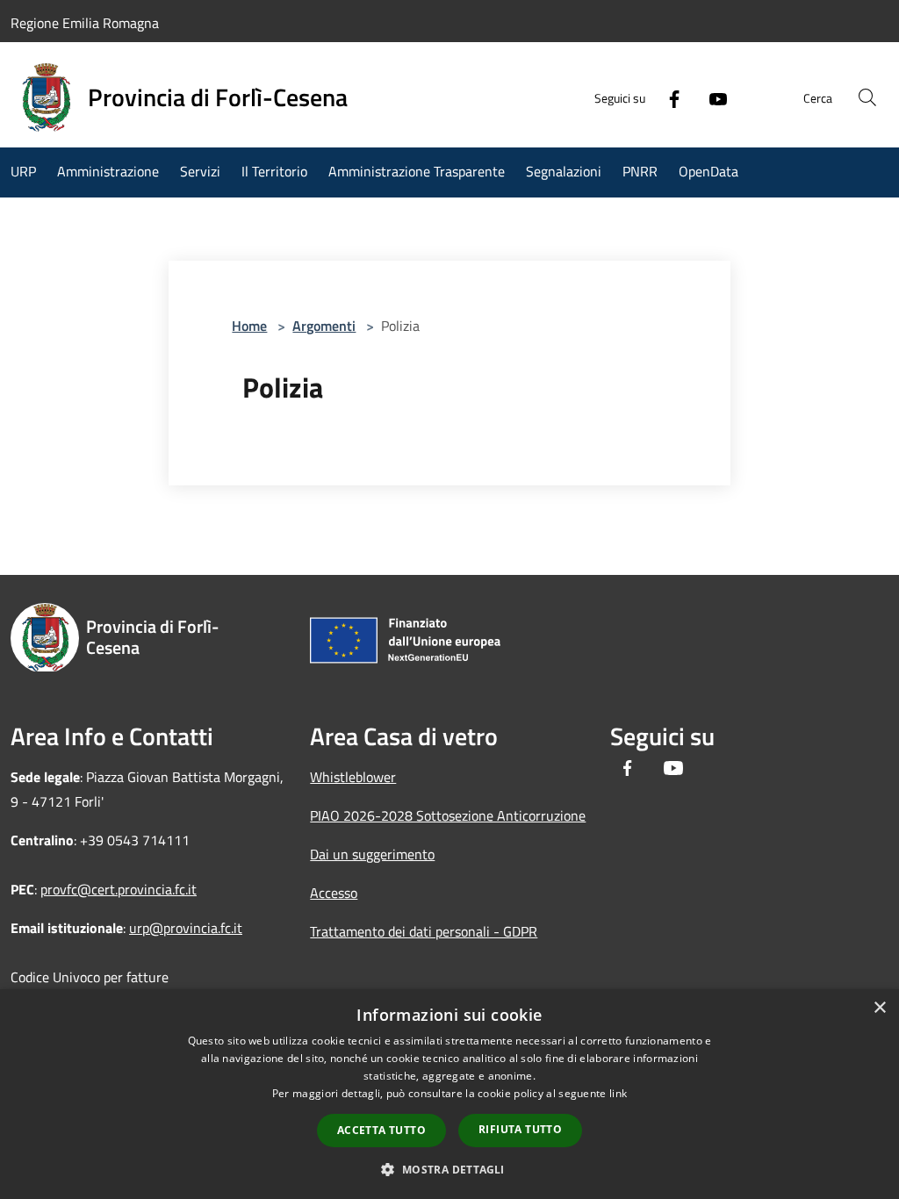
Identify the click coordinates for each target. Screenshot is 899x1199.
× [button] (879, 1008)
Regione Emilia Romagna (85, 22)
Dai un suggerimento (372, 854)
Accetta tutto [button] (381, 1130)
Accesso (333, 892)
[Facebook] (667, 97)
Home (249, 325)
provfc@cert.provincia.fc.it (118, 889)
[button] (449, 1169)
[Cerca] (867, 97)
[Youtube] (711, 97)
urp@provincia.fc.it (185, 927)
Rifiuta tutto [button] (520, 1129)
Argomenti (324, 325)
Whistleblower (353, 776)
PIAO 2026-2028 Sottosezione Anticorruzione (448, 815)
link (618, 1093)
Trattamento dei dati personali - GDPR (423, 931)
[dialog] (449, 1094)
